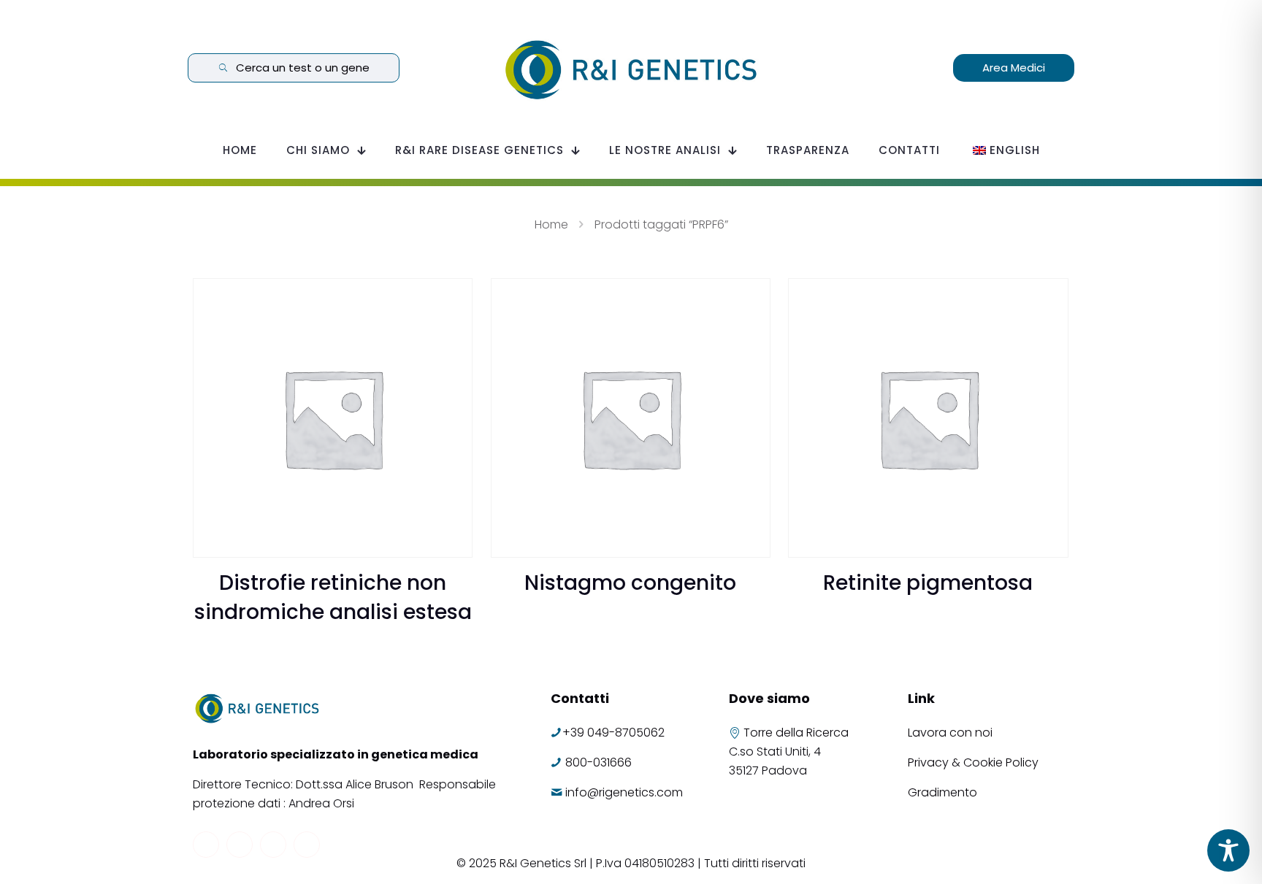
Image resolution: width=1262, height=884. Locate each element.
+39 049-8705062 (613, 732)
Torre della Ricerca (796, 732)
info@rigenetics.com (624, 792)
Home (551, 224)
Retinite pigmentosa (928, 583)
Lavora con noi (951, 732)
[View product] (452, 298)
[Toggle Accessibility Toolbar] (1228, 850)
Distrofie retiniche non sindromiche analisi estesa (333, 597)
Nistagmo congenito (630, 583)
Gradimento (942, 792)
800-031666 (598, 762)
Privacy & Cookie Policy (973, 762)
